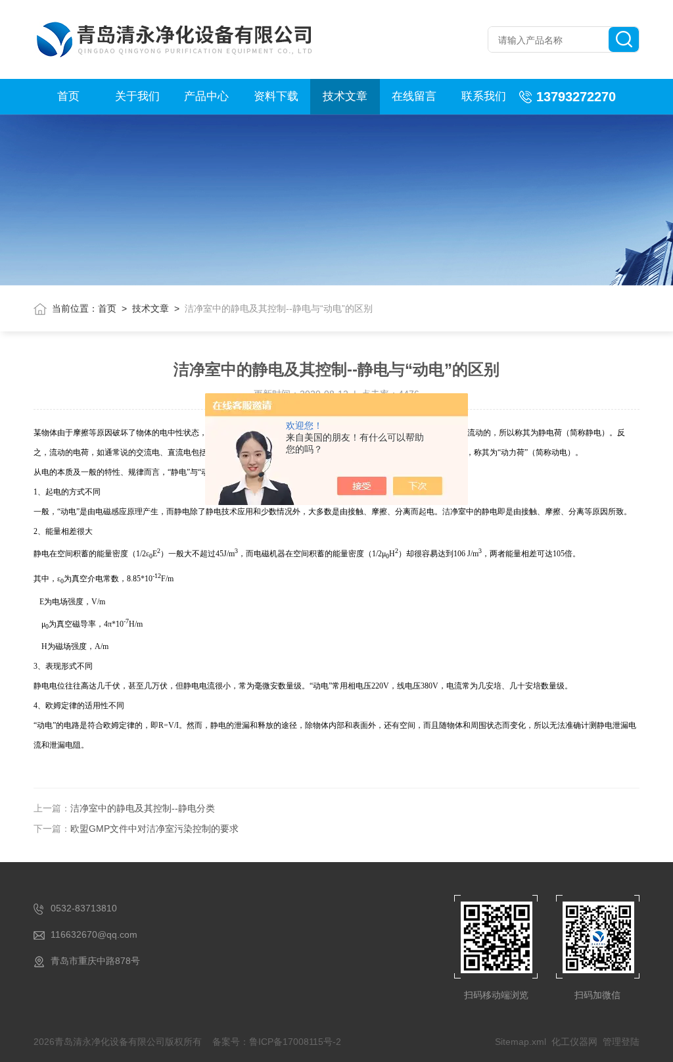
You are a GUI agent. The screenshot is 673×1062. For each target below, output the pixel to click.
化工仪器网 (574, 1041)
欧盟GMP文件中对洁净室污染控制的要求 (154, 828)
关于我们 (137, 96)
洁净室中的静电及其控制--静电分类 (142, 808)
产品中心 (206, 96)
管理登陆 (621, 1041)
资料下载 (276, 96)
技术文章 (345, 96)
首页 (68, 96)
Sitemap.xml (520, 1041)
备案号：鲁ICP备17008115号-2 (276, 1041)
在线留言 (414, 96)
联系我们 (483, 96)
